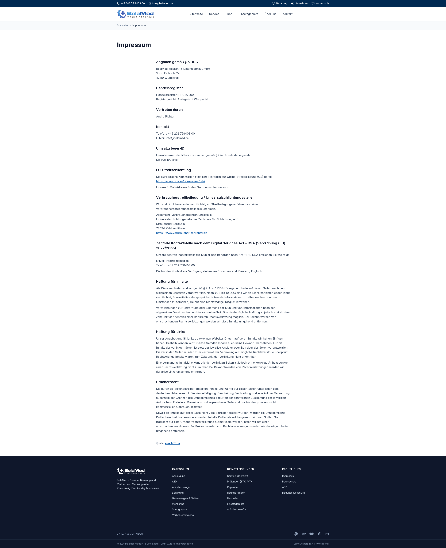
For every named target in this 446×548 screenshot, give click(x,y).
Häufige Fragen (236, 492)
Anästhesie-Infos (236, 509)
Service (214, 14)
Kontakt (288, 14)
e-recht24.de (172, 443)
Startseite (196, 14)
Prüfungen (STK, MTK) (240, 481)
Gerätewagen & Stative (185, 498)
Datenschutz (289, 481)
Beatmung (178, 492)
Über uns (270, 14)
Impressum (288, 475)
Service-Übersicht (237, 475)
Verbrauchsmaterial (183, 514)
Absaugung (178, 475)
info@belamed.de (162, 3)
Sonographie (179, 509)
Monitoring (178, 503)
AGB (284, 487)
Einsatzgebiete (248, 14)
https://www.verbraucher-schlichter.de (181, 233)
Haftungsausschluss (293, 492)
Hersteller (232, 498)
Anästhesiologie (181, 487)
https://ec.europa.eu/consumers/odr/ (180, 181)
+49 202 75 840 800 (133, 3)
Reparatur (233, 487)
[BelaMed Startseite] (135, 14)
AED (174, 481)
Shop (229, 14)
